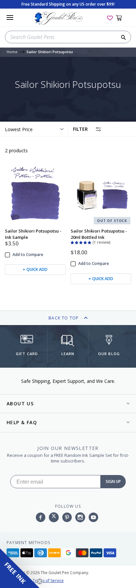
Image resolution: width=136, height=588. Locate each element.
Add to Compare (28, 254)
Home (12, 52)
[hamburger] (10, 17)
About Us (20, 403)
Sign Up (113, 481)
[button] (81, 241)
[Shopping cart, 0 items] (122, 17)
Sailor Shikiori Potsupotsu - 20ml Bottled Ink (99, 234)
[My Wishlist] (110, 17)
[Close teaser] (39, 581)
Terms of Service (48, 580)
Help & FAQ (22, 422)
